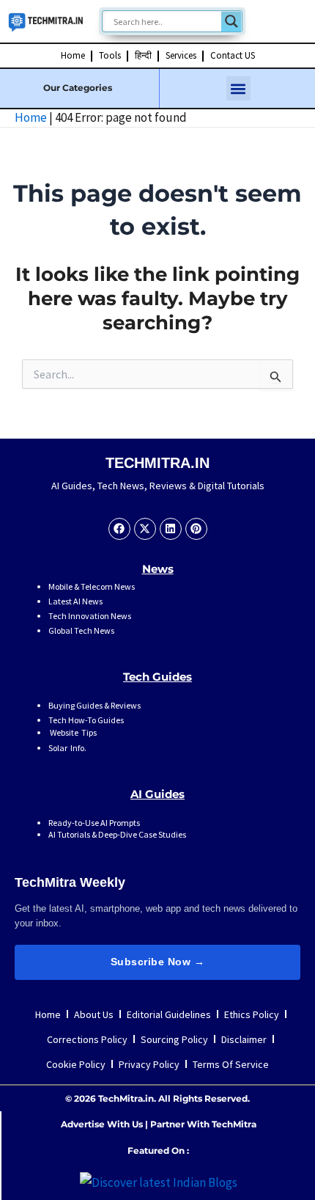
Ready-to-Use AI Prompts (94, 822)
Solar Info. (67, 747)
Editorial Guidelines (169, 1014)
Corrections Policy (87, 1039)
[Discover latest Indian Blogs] (158, 1181)
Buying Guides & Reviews (94, 705)
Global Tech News (81, 630)
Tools (110, 55)
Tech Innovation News (89, 615)
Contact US (232, 55)
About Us (94, 1014)
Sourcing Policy (174, 1039)
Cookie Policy (75, 1064)
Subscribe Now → (158, 961)
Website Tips (72, 732)
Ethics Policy (251, 1014)
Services (181, 55)
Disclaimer (244, 1039)
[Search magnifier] (231, 21)
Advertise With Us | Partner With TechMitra (158, 1124)
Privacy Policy (149, 1064)
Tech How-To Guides (86, 719)
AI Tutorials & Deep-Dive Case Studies (117, 834)
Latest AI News (75, 601)
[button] (238, 88)
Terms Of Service (231, 1064)
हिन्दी (143, 55)
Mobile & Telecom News (91, 586)
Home (73, 55)
